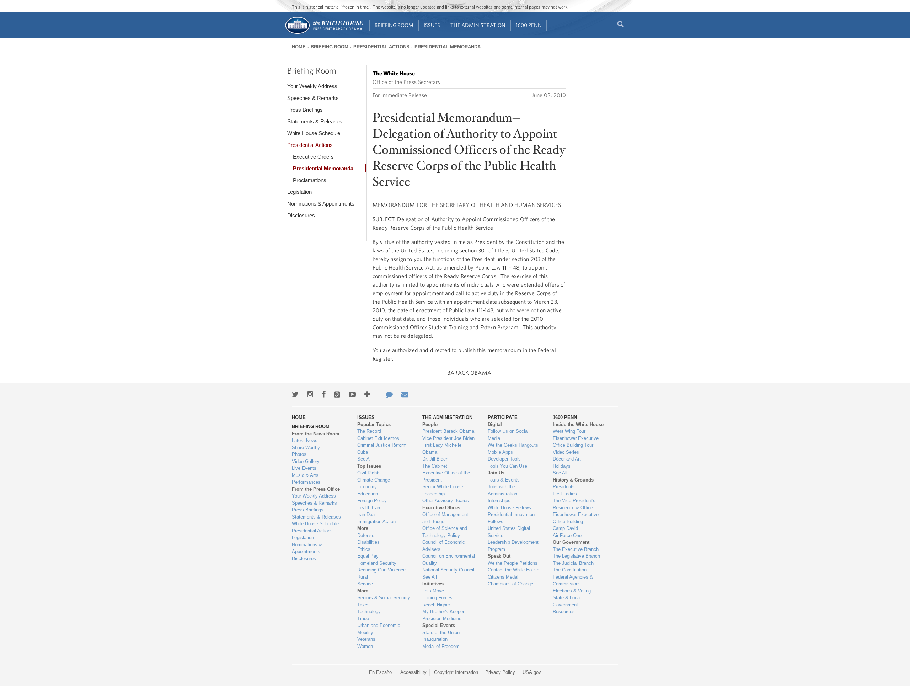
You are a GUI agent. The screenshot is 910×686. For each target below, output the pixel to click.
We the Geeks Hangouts (513, 445)
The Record (369, 431)
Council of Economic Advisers (443, 545)
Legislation (299, 192)
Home (299, 46)
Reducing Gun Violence (381, 570)
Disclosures (301, 215)
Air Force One (567, 535)
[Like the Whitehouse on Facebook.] (324, 394)
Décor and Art (567, 459)
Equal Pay (368, 556)
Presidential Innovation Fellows (511, 518)
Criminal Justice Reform (382, 445)
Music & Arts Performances (306, 479)
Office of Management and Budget (445, 518)
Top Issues (369, 466)
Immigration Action (376, 521)
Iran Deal (366, 514)
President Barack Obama (448, 431)
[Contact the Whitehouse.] (386, 394)
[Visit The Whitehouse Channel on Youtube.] (352, 394)
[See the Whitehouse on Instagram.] (310, 394)
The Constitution (570, 570)
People (430, 424)
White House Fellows (509, 507)
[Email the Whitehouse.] (404, 394)
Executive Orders (313, 157)
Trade (363, 618)
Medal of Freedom (441, 646)
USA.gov (532, 672)
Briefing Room (394, 25)
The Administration (477, 25)
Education (367, 493)
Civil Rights (369, 472)
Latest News (304, 440)
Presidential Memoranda (447, 46)
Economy (367, 486)
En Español (381, 672)
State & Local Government (567, 601)
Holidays (562, 466)
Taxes (363, 604)
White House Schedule (313, 133)
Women (365, 646)
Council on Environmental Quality (448, 559)
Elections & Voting (572, 591)
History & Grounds (573, 480)
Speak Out (499, 556)
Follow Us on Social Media (508, 435)
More (362, 528)
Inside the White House (578, 424)
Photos (299, 454)
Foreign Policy (372, 500)
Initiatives (433, 583)
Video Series (566, 452)
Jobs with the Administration (502, 490)
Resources (564, 611)
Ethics (363, 549)
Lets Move (433, 591)
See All (364, 459)
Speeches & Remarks (313, 98)
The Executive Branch (576, 549)
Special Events (438, 625)
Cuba (362, 452)
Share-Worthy (306, 447)
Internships (499, 500)
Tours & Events (504, 480)
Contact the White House (513, 570)
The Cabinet (434, 466)
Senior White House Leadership (442, 490)
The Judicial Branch (573, 563)
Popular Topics (374, 424)
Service (365, 583)
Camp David (565, 528)
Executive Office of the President (446, 476)
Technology (369, 611)
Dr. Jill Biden (435, 459)
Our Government (571, 542)
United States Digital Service (509, 532)
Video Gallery (306, 461)
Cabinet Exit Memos (378, 438)
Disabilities (368, 542)
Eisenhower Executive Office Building (576, 518)
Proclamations (309, 180)
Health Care (369, 507)
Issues (432, 25)
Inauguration (435, 639)
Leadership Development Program (513, 545)
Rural (362, 577)
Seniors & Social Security (383, 597)
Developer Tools (504, 459)
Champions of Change (510, 583)
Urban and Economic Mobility (378, 629)
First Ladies (565, 493)
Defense (365, 535)
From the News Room (315, 433)
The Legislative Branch (576, 556)
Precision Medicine (441, 618)
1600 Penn (529, 25)
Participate (503, 417)
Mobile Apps (500, 452)
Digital (495, 424)
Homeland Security (376, 563)
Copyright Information (456, 672)
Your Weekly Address (312, 86)
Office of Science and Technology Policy (444, 532)
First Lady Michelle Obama (441, 448)
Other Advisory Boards (445, 500)
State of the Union (441, 632)
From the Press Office (316, 489)
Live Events (304, 468)
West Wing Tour (569, 431)
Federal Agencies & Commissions (573, 580)
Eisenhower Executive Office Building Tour (576, 442)
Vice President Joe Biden (448, 438)
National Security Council (448, 570)
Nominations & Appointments (320, 204)
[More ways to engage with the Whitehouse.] (367, 394)
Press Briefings (305, 110)
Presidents (564, 486)
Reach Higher (436, 604)
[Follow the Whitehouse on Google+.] (337, 394)
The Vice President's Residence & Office (574, 504)
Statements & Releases (314, 121)
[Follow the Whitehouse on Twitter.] (295, 394)
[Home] (323, 33)
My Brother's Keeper (443, 611)
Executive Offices (441, 507)
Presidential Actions (381, 46)
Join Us (496, 472)
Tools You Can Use (507, 466)
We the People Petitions (512, 563)
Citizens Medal (503, 577)
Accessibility (413, 672)
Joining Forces (437, 597)
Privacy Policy (500, 672)
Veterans (366, 639)
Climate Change (373, 480)
